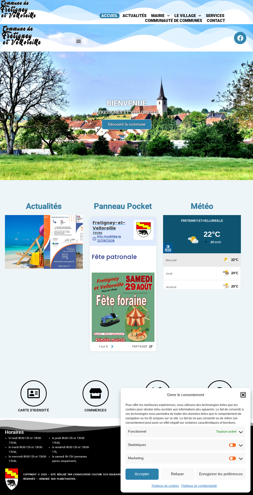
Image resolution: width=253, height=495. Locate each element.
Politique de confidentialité (199, 486)
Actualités (135, 15)
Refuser (177, 474)
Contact (216, 20)
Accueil (109, 15)
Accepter (142, 474)
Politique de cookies (165, 486)
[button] (243, 394)
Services (215, 15)
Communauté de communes (173, 20)
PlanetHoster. (66, 478)
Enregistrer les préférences (221, 474)
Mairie (158, 15)
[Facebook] (240, 38)
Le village (185, 15)
